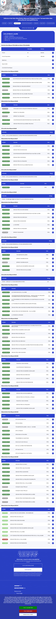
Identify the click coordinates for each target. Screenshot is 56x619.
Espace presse (18, 588)
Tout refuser (28, 611)
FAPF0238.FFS (6, 445)
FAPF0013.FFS (6, 97)
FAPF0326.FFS (6, 423)
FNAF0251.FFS (6, 292)
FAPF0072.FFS (6, 333)
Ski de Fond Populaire (27, 23)
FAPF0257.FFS (6, 483)
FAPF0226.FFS (6, 494)
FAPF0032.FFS (6, 307)
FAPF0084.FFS (6, 367)
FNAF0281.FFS (6, 475)
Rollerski (36, 23)
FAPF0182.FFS (6, 187)
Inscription (28, 569)
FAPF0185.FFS (6, 453)
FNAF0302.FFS (6, 363)
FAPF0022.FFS (6, 123)
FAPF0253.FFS (6, 430)
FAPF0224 (5, 498)
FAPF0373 (5, 520)
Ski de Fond (17, 23)
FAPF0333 (5, 419)
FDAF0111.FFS (6, 464)
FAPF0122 (5, 262)
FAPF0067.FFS (6, 341)
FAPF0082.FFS (6, 217)
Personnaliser (28, 614)
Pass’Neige (19, 593)
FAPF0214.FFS (6, 449)
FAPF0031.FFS (6, 378)
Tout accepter (28, 607)
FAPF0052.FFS (6, 374)
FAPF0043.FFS (6, 86)
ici (30, 603)
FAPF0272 (5, 516)
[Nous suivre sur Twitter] (24, 554)
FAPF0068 (5, 337)
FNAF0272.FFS (6, 438)
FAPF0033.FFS (6, 161)
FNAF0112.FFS (6, 303)
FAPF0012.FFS (6, 382)
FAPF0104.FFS (6, 82)
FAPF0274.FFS (6, 479)
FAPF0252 (5, 535)
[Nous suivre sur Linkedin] (36, 554)
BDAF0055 (5, 108)
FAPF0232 (5, 539)
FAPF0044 (5, 90)
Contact (17, 585)
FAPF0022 (5, 232)
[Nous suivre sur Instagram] (28, 554)
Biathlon (10, 23)
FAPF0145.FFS (6, 146)
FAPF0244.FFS (6, 434)
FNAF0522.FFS (6, 393)
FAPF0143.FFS (6, 112)
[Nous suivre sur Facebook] (19, 554)
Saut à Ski (42, 23)
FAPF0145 (5, 116)
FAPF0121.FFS (6, 258)
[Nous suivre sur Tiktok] (32, 554)
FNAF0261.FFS (6, 408)
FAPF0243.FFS (6, 490)
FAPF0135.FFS (6, 213)
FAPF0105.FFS (6, 153)
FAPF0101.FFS (6, 266)
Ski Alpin (4, 23)
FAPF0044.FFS (6, 228)
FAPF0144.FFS (6, 209)
